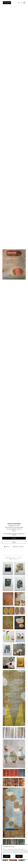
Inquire (14, 542)
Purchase (14, 538)
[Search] (18, 2)
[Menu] (24, 2)
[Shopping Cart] (21, 3)
